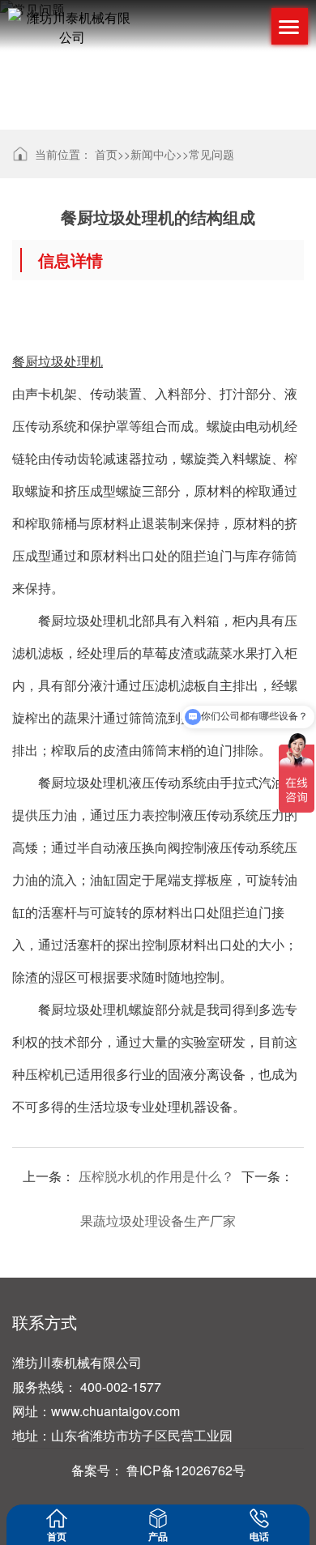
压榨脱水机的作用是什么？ (156, 1176)
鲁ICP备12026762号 (186, 1470)
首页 (106, 154)
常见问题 (211, 154)
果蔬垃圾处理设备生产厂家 (158, 1220)
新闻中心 (153, 154)
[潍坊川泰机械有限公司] (72, 27)
